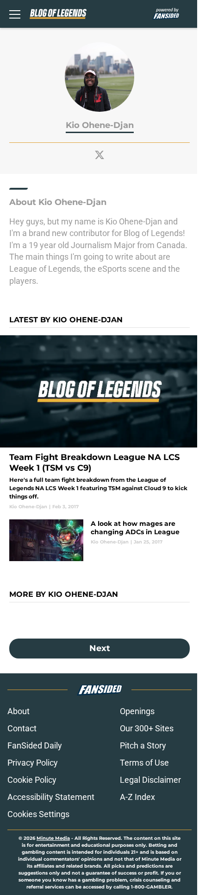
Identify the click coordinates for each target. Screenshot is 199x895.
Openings (137, 711)
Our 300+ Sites (147, 728)
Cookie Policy (31, 780)
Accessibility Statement (50, 797)
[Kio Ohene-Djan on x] (99, 155)
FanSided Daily (34, 745)
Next (99, 648)
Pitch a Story (143, 745)
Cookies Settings (38, 814)
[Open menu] (14, 13)
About (18, 711)
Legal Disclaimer (150, 780)
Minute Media (53, 838)
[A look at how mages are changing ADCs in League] (99, 540)
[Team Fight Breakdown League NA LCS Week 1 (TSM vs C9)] (99, 422)
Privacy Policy (32, 762)
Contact (22, 728)
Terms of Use (144, 762)
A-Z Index (137, 797)
